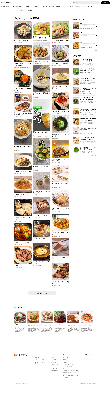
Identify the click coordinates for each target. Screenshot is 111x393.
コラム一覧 (53, 362)
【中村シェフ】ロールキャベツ (22, 242)
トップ (52, 357)
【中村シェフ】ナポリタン (21, 194)
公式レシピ (44, 6)
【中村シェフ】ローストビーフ (22, 265)
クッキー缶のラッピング (40, 215)
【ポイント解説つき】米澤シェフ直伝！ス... (23, 113)
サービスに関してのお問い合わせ (71, 375)
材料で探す (37, 357)
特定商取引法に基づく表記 (69, 372)
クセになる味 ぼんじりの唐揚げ (60, 40)
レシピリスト (54, 359)
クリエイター (78, 6)
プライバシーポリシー (68, 364)
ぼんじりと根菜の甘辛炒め (40, 61)
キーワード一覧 (54, 370)
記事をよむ (51, 6)
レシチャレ (86, 361)
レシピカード (59, 6)
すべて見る (94, 155)
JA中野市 (56, 90)
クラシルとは (66, 357)
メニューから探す (39, 359)
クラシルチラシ (87, 358)
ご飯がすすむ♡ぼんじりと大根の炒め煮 (22, 64)
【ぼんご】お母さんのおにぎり (60, 111)
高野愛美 (56, 138)
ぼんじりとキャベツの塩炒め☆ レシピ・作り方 (41, 37)
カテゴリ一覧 (54, 368)
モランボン (18, 116)
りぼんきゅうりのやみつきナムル (60, 135)
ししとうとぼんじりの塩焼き (60, 63)
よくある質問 (66, 377)
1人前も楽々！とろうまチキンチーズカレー (60, 160)
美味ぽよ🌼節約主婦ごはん (41, 40)
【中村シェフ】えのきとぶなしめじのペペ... (61, 87)
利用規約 (65, 362)
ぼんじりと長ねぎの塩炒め (21, 40)
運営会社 (65, 359)
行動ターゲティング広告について (71, 370)
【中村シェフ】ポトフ (39, 238)
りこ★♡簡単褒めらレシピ (22, 67)
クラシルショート (69, 6)
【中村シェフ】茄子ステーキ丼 (22, 171)
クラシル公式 (19, 42)
